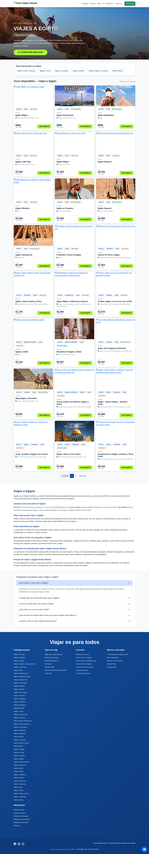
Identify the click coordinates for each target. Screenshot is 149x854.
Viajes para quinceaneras (53, 654)
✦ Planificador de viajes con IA (117, 654)
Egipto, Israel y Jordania (26, 71)
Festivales (48, 673)
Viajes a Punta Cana (21, 714)
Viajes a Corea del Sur (21, 793)
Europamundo (112, 667)
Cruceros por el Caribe (84, 657)
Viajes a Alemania (20, 765)
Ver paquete (44, 126)
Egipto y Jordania (61, 71)
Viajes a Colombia (20, 667)
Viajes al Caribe (19, 708)
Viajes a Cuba (18, 711)
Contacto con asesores (115, 661)
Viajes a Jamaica (19, 717)
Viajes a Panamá (19, 730)
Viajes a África (18, 771)
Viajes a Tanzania (20, 781)
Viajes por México (20, 705)
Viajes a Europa (19, 654)
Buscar (93, 3)
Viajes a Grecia (19, 752)
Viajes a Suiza (18, 768)
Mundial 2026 (49, 667)
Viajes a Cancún (19, 695)
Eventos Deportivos (51, 661)
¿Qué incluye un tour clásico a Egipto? (34, 583)
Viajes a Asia (18, 787)
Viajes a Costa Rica (20, 727)
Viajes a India (18, 800)
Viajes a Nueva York (20, 680)
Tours (20, 23)
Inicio (15, 23)
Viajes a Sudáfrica (20, 774)
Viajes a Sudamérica (21, 673)
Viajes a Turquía (19, 755)
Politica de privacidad (21, 816)
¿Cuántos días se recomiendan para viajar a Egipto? (39, 598)
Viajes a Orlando (19, 686)
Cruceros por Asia (82, 670)
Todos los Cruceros (82, 654)
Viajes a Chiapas (19, 699)
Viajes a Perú (18, 670)
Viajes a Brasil (18, 736)
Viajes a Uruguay (19, 740)
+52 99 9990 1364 (81, 849)
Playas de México (20, 702)
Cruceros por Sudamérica (85, 667)
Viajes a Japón (19, 661)
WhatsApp (130, 3)
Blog (99, 3)
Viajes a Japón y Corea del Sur (24, 664)
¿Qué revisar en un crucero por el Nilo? (34, 609)
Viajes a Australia (19, 784)
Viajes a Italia (18, 746)
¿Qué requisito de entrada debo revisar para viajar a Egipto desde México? (48, 615)
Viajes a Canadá (19, 657)
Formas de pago (19, 813)
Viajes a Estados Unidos (22, 676)
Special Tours (111, 664)
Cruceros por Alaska (83, 673)
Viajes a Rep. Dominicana (22, 721)
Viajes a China (19, 790)
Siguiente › (83, 476)
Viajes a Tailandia (20, 797)
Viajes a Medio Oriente (21, 762)
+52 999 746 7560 (93, 849)
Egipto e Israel (45, 71)
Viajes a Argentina (20, 733)
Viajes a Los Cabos (20, 692)
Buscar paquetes (113, 657)
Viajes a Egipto (19, 759)
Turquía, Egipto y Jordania (98, 71)
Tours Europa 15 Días (21, 743)
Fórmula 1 (48, 664)
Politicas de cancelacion (22, 819)
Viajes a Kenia (18, 778)
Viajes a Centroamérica (22, 724)
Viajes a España (19, 749)
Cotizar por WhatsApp (31, 52)
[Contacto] (144, 849)
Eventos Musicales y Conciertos (56, 670)
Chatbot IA (109, 3)
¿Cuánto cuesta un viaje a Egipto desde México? (38, 621)
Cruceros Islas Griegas (84, 664)
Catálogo (84, 3)
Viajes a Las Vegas (20, 683)
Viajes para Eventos (51, 657)
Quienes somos (19, 810)
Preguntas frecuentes (21, 822)
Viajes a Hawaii (19, 689)
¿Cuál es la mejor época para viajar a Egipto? (36, 604)
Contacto (118, 3)
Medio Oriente (27, 23)
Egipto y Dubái (78, 71)
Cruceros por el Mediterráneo (86, 661)
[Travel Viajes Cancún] (26, 3)
